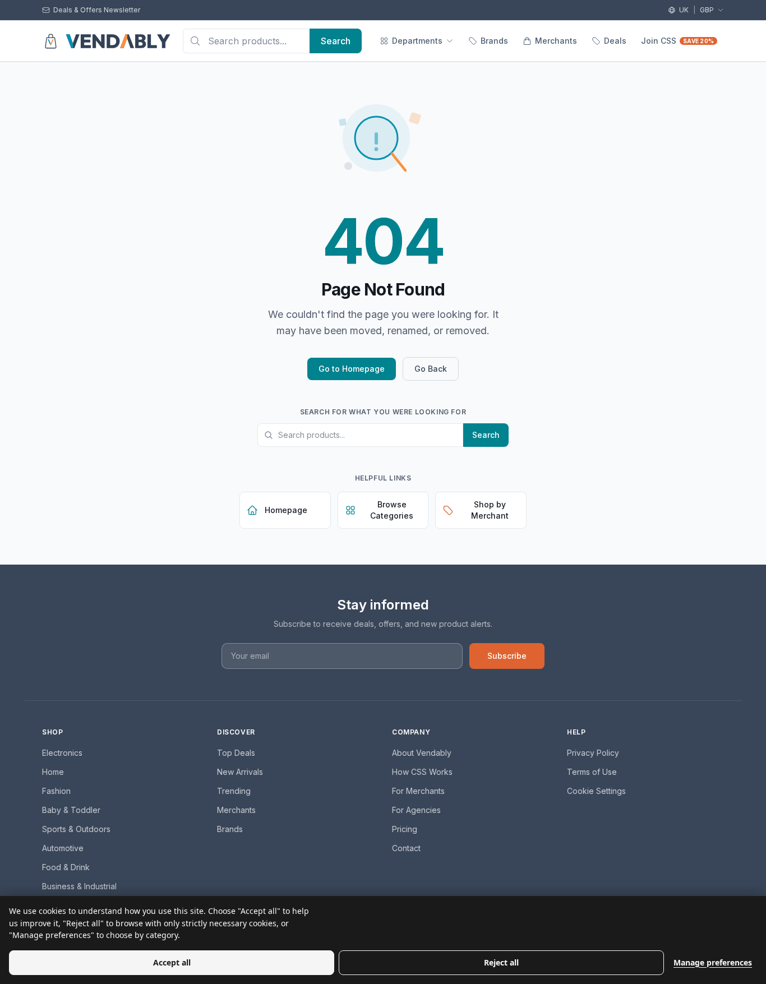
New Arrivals (240, 772)
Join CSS (677, 40)
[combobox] (246, 41)
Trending (234, 791)
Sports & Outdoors (76, 829)
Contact (406, 848)
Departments (417, 40)
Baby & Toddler (71, 810)
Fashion (56, 791)
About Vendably (421, 752)
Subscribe (507, 655)
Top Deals (236, 752)
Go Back (430, 368)
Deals (615, 40)
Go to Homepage (352, 368)
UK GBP (696, 10)
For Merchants (418, 791)
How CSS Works (422, 772)
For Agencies (416, 810)
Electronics (62, 752)
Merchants (556, 40)
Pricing (404, 829)
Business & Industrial (79, 886)
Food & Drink (66, 867)
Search (486, 435)
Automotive (63, 848)
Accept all (172, 962)
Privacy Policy (593, 752)
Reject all (501, 962)
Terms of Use (592, 772)
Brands (494, 40)
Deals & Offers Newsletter (96, 10)
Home (53, 772)
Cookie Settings (596, 791)
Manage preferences (712, 962)
